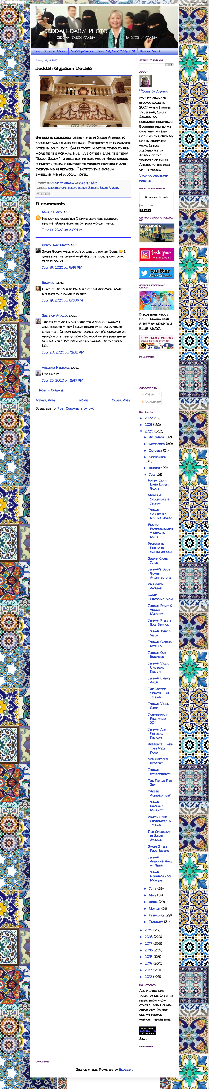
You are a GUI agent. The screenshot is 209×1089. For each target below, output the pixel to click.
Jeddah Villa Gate (158, 705)
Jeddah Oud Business (157, 654)
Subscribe (145, 210)
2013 (149, 970)
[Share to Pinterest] (48, 194)
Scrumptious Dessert (158, 761)
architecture (57, 188)
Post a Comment (52, 390)
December (157, 437)
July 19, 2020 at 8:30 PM (62, 300)
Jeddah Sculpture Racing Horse (160, 513)
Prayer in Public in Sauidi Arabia (160, 547)
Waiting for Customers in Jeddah (159, 820)
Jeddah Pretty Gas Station (159, 622)
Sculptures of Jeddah (55, 51)
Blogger (126, 1069)
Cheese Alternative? (159, 793)
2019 (149, 930)
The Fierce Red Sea (160, 782)
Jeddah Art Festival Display (157, 733)
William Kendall (56, 367)
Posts (148, 394)
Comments (152, 402)
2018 (149, 936)
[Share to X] (43, 194)
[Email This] (38, 194)
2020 (149, 431)
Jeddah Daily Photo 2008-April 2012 (116, 51)
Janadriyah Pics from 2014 (157, 718)
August (155, 467)
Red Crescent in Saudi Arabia (159, 835)
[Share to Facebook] (46, 194)
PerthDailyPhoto (56, 245)
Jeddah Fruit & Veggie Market (160, 609)
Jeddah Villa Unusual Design (158, 667)
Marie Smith (52, 212)
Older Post (121, 400)
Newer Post (45, 400)
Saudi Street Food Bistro (158, 848)
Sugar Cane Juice (158, 560)
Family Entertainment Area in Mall (160, 530)
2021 (149, 424)
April (154, 901)
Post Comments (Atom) (75, 408)
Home (37, 51)
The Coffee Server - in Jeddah (158, 693)
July (153, 474)
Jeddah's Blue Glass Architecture (159, 573)
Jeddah (93, 188)
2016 (149, 950)
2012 (149, 976)
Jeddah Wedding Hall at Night (160, 861)
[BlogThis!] (40, 194)
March (155, 908)
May (153, 895)
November (157, 443)
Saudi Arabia (109, 188)
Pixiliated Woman (155, 586)
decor (72, 188)
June (153, 888)
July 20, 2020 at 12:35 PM (63, 352)
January (156, 921)
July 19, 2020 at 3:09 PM (62, 229)
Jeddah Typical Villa (160, 633)
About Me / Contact (150, 51)
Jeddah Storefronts (159, 771)
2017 (149, 943)
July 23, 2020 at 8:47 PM (62, 380)
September (157, 457)
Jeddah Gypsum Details (160, 643)
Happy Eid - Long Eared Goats (158, 484)
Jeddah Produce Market (155, 806)
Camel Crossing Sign (160, 596)
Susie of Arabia (55, 315)
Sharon (48, 282)
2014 (149, 963)
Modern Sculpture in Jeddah (159, 499)
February (157, 915)
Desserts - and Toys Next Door (160, 748)
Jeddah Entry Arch (159, 680)
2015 (149, 956)
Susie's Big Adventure (82, 51)
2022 (149, 418)
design (82, 188)
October (156, 450)
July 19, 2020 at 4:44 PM (62, 267)
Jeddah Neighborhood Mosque (160, 876)
